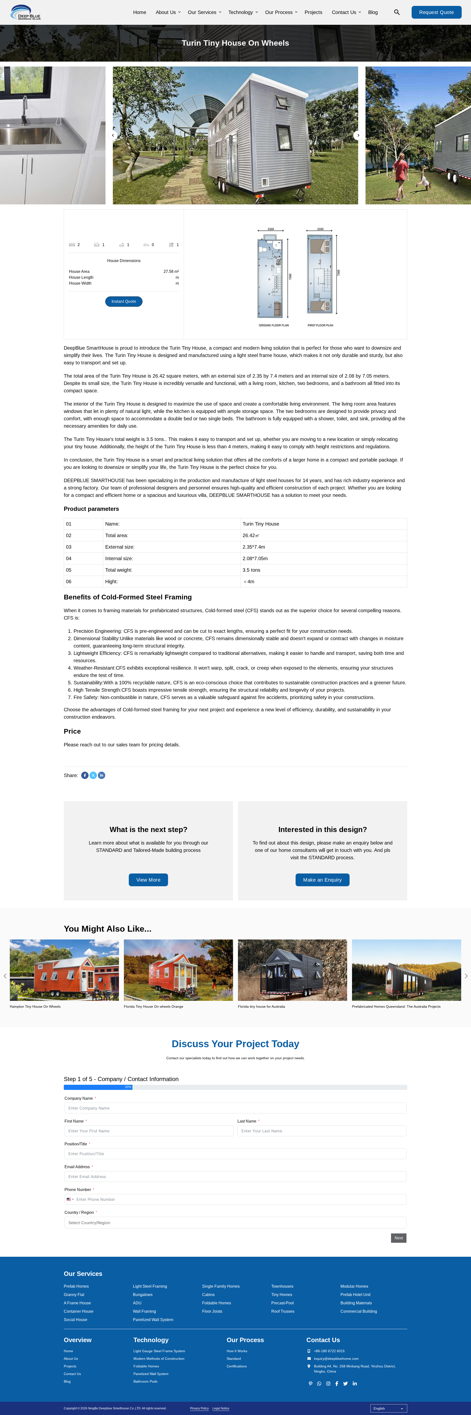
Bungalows (143, 1295)
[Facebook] (85, 775)
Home (139, 12)
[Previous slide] (5, 976)
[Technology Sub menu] (256, 12)
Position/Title (76, 1144)
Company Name (79, 1098)
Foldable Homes (216, 1303)
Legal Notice (220, 1408)
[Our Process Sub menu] (296, 12)
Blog (373, 12)
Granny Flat (74, 1295)
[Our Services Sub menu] (220, 12)
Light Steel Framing (150, 1286)
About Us (166, 12)
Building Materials (356, 1303)
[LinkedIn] (101, 775)
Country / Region (79, 1212)
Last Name (246, 1121)
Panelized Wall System (153, 1320)
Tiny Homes (281, 1295)
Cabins (208, 1295)
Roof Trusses (282, 1311)
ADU (137, 1303)
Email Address (77, 1167)
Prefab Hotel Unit (355, 1295)
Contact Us (344, 12)
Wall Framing (144, 1311)
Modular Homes (354, 1286)
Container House (78, 1311)
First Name (74, 1121)
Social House (75, 1320)
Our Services (202, 12)
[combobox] (70, 1199)
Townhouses (282, 1286)
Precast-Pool (282, 1303)
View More (148, 880)
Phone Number (78, 1190)
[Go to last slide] (113, 135)
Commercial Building (358, 1311)
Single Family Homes (221, 1286)
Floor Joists (212, 1311)
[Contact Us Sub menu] (359, 12)
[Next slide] (358, 135)
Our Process (279, 12)
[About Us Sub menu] (179, 12)
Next (399, 1238)
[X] (93, 775)
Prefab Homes (76, 1286)
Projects (313, 12)
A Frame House (77, 1303)
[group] (64, 976)
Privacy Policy (199, 1408)
